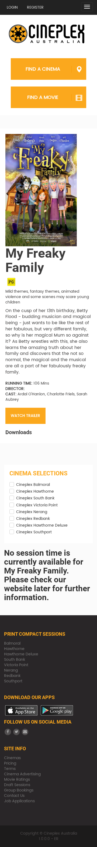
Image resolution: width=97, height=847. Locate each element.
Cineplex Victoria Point (37, 505)
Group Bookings (18, 790)
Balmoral (12, 643)
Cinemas (12, 758)
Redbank (12, 676)
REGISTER (35, 7)
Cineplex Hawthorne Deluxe (42, 525)
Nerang (11, 670)
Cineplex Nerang (31, 512)
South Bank (14, 659)
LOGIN (12, 7)
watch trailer (25, 416)
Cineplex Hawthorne (35, 491)
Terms (10, 769)
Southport (13, 681)
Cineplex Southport (34, 532)
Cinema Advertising (22, 774)
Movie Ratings (17, 779)
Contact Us (14, 796)
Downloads (18, 432)
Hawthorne (14, 649)
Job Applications (19, 801)
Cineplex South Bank (35, 498)
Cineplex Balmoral (33, 485)
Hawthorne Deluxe (21, 654)
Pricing (10, 763)
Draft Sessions (17, 785)
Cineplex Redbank (33, 518)
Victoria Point (16, 665)
